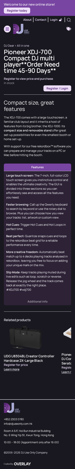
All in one (23, 46)
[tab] (37, 167)
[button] (7, 29)
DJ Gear (9, 46)
